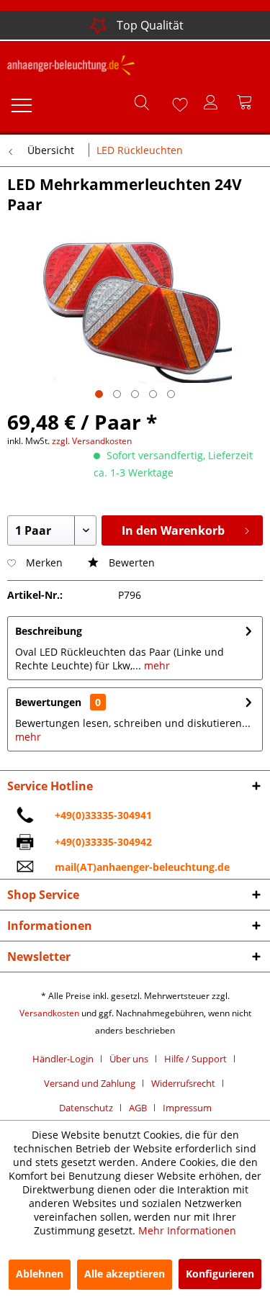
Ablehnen (39, 1273)
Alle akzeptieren (124, 1273)
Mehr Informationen (187, 1230)
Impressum (187, 1107)
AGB (138, 1107)
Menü (21, 102)
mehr (155, 665)
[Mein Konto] (211, 102)
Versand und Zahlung (89, 1083)
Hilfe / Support (195, 1058)
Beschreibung (48, 631)
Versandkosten (49, 1013)
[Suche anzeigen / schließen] (141, 102)
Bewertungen (48, 702)
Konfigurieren (220, 1273)
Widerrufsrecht (183, 1083)
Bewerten (130, 562)
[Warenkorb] (247, 102)
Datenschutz (86, 1107)
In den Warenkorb (173, 530)
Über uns (128, 1058)
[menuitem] (21, 102)
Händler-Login (63, 1058)
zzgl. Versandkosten (92, 441)
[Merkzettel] (176, 102)
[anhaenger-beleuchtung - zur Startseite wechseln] (71, 68)
